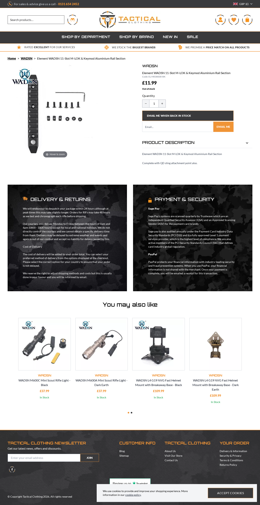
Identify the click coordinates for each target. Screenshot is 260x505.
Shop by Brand (136, 37)
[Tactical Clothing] (130, 19)
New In (170, 37)
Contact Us (171, 460)
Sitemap (124, 455)
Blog (122, 451)
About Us (170, 451)
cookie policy (133, 494)
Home (12, 58)
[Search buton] (72, 19)
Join (90, 457)
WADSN (26, 58)
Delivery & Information (233, 451)
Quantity (148, 95)
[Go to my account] (220, 19)
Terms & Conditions (231, 460)
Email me (223, 126)
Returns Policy (228, 464)
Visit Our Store (173, 455)
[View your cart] (247, 19)
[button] (128, 412)
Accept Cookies (230, 493)
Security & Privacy (230, 455)
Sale (192, 37)
